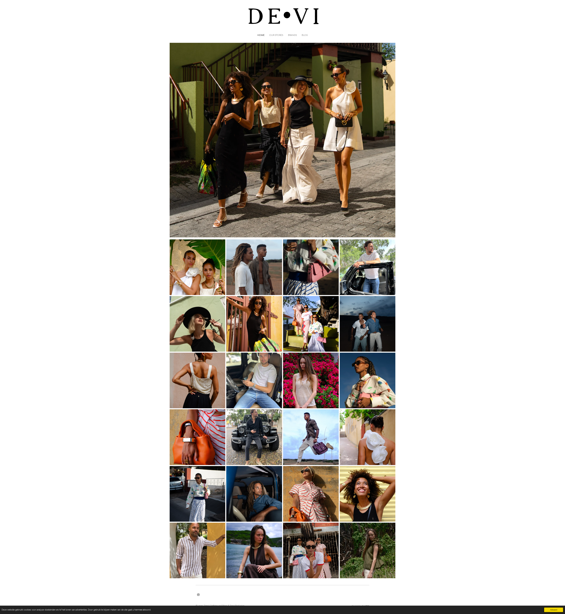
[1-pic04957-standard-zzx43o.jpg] (197, 493)
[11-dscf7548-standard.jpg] (367, 437)
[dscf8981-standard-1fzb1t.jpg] (254, 550)
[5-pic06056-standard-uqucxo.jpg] (254, 323)
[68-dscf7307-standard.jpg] (367, 493)
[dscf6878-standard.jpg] (197, 267)
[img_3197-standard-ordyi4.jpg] (254, 437)
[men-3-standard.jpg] (254, 267)
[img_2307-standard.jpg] (197, 550)
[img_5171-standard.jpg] (367, 550)
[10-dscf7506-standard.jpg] (197, 380)
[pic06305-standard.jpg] (197, 323)
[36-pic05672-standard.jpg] (310, 550)
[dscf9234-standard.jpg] (310, 380)
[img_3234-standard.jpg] (367, 267)
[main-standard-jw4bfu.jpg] (310, 323)
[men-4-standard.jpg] (367, 323)
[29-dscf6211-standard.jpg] (197, 437)
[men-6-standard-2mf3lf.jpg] (310, 437)
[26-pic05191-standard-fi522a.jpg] (310, 493)
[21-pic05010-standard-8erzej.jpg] (367, 380)
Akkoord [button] (553, 610)
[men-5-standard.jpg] (254, 493)
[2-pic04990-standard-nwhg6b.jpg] (310, 267)
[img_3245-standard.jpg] (254, 380)
